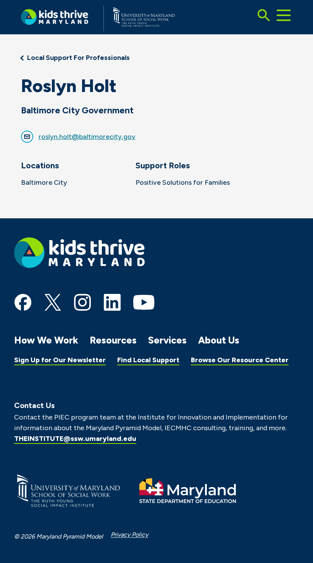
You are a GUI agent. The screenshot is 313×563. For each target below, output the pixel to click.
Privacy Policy (129, 534)
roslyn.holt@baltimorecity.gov (87, 136)
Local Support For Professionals (78, 57)
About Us (218, 340)
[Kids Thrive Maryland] (54, 18)
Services (167, 340)
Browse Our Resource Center (240, 360)
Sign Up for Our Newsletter (60, 360)
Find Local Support (148, 360)
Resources (113, 340)
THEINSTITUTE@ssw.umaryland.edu (75, 438)
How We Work (46, 340)
